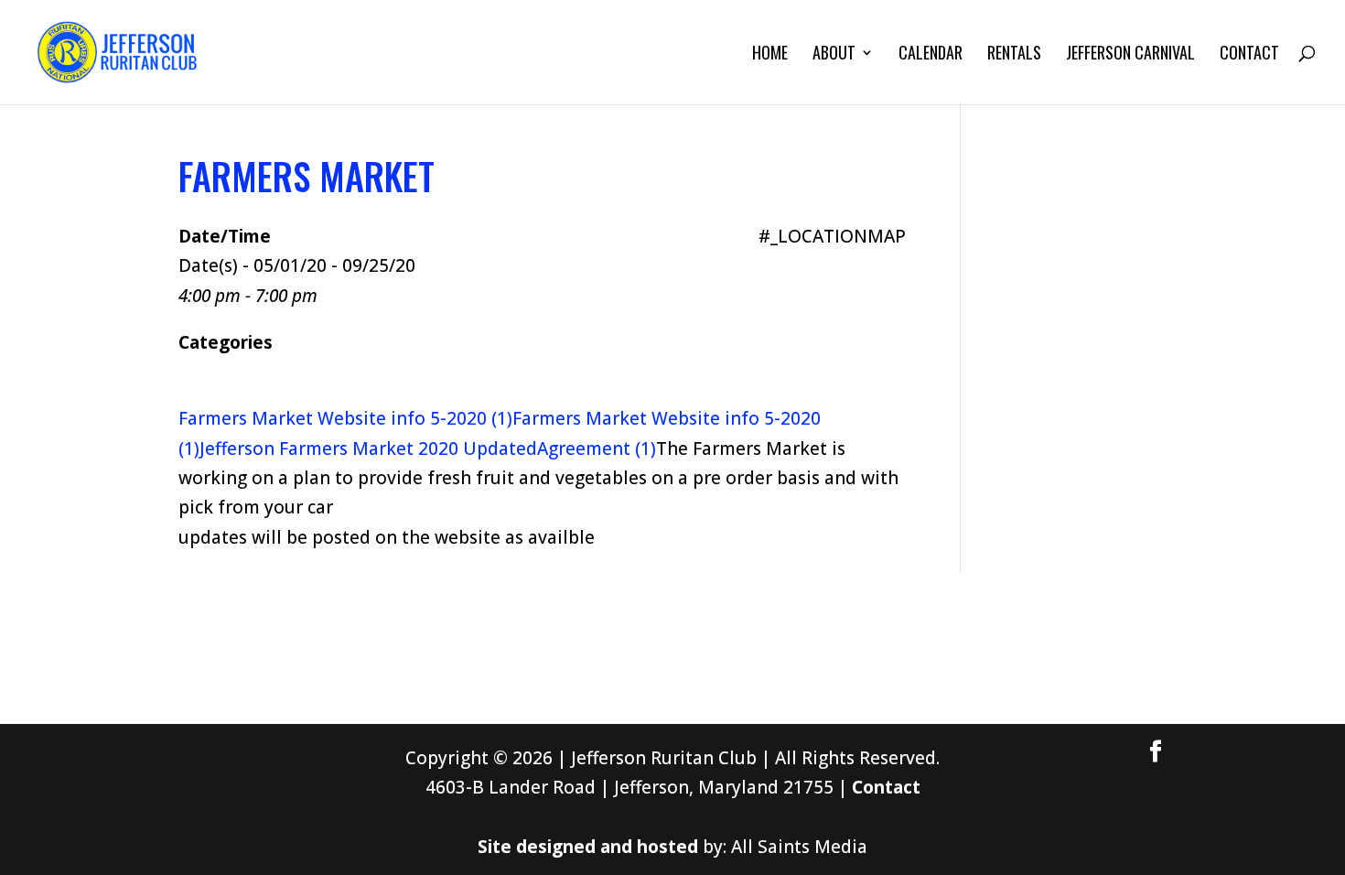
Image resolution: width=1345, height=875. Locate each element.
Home (770, 55)
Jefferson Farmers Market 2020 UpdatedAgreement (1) (427, 448)
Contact (1249, 55)
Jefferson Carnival (1130, 55)
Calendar (930, 55)
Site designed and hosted (588, 847)
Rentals (1014, 55)
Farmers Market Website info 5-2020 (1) (345, 418)
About (833, 55)
